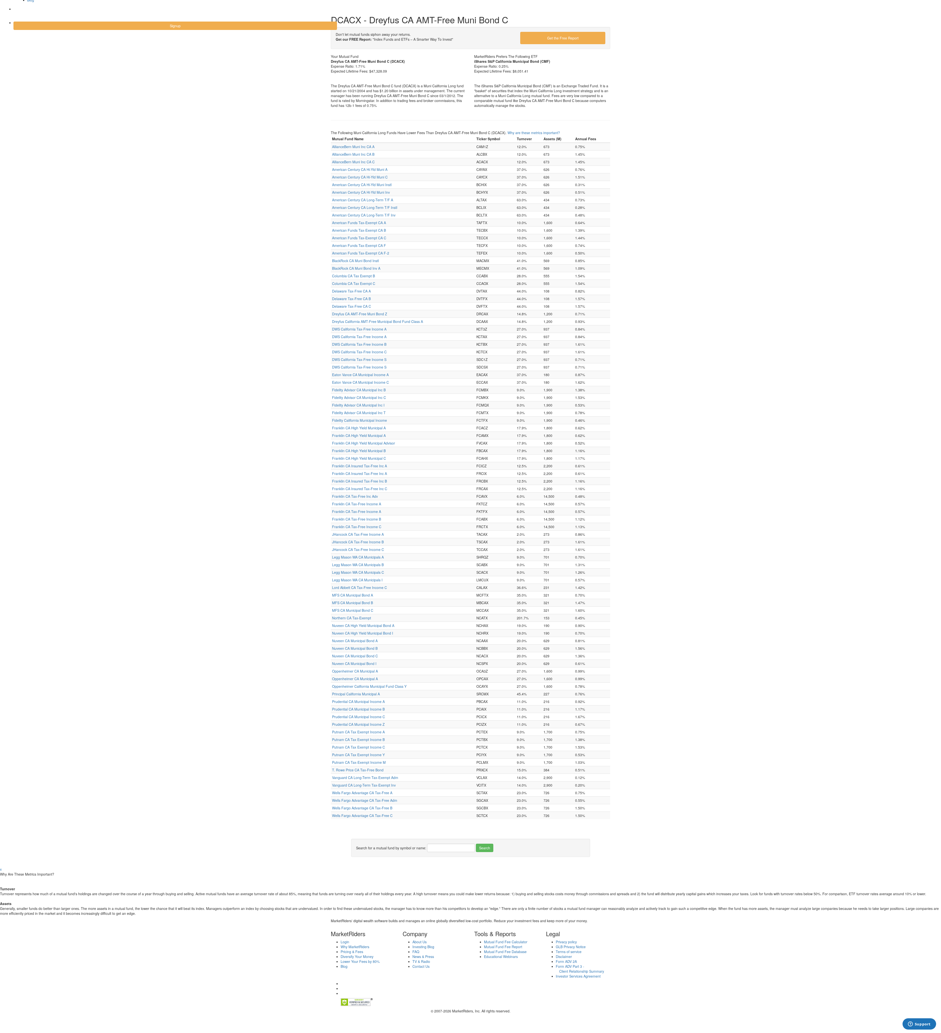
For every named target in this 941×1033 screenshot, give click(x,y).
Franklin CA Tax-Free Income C (356, 526)
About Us (419, 941)
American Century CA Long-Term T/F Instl (364, 207)
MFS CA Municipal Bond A (352, 595)
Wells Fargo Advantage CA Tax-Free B (362, 807)
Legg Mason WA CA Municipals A (358, 557)
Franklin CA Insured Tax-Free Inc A (359, 465)
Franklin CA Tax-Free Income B (356, 519)
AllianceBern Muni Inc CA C (353, 161)
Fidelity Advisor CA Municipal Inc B (359, 389)
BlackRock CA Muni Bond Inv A (356, 268)
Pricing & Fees (352, 951)
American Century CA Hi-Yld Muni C (360, 177)
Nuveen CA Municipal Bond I (354, 663)
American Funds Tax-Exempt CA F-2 (360, 253)
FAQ (415, 951)
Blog (344, 966)
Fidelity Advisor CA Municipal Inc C (359, 397)
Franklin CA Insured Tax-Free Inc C (359, 488)
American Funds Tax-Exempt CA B (359, 230)
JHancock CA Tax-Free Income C (358, 549)
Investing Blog (423, 946)
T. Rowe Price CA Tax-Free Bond (358, 769)
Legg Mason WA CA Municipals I (357, 579)
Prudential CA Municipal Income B (358, 709)
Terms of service (569, 951)
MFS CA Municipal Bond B (352, 602)
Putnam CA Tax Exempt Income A (358, 731)
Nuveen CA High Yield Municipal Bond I (362, 633)
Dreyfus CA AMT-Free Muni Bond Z (359, 313)
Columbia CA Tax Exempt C (353, 283)
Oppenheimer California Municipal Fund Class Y (369, 686)
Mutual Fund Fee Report (503, 946)
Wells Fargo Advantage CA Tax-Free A (362, 792)
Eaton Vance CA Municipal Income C (360, 382)
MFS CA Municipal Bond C (352, 610)
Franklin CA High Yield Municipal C (359, 458)
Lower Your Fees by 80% (360, 961)
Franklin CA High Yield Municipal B (359, 450)
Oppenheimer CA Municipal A (355, 671)
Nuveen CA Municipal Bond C (355, 655)
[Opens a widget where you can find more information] (919, 1024)
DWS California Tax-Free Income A (359, 329)
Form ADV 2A (566, 961)
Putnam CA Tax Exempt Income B (358, 739)
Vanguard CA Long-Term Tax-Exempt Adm (365, 777)
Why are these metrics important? (534, 132)
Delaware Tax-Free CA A (351, 291)
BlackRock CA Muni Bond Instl (355, 260)
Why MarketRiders (355, 946)
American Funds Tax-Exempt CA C (359, 237)
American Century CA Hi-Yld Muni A (359, 169)
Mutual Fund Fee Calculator (505, 941)
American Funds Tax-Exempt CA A (359, 222)
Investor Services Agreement (578, 976)
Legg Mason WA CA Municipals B (358, 564)
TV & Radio (421, 961)
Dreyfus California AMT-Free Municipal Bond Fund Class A (377, 321)
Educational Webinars (501, 956)
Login (22, 12)
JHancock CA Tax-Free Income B (358, 541)
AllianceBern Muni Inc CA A (353, 146)
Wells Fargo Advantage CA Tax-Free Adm (364, 800)
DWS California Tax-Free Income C (359, 351)
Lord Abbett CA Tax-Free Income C (359, 587)
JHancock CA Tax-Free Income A (358, 534)
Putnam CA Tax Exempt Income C (358, 747)
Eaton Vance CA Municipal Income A (360, 374)
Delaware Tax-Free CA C (351, 306)
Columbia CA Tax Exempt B (353, 275)
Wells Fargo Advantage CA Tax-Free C (362, 815)
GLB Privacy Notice (571, 946)
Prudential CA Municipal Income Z (358, 724)
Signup (175, 25)
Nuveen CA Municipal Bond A (355, 640)
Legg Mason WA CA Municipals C (358, 572)
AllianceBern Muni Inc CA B (353, 154)
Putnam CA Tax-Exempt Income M (359, 762)
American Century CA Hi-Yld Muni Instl (362, 184)
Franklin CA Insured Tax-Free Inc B (359, 481)
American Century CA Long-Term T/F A (362, 199)
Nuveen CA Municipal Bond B (355, 648)
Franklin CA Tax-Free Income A (356, 503)
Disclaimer (564, 956)
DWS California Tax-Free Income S (359, 359)
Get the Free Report (563, 38)
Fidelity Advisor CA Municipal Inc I (358, 405)
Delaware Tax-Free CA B (351, 298)
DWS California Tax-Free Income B (359, 344)
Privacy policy (566, 941)
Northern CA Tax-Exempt (351, 617)
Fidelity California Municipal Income (359, 420)
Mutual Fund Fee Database (505, 951)
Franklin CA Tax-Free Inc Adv (355, 496)
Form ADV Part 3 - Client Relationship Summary (580, 969)
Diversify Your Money (357, 956)
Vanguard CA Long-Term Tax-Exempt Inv (364, 785)
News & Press (423, 956)
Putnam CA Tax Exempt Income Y (358, 754)
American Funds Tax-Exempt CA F (359, 245)
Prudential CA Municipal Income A (358, 701)
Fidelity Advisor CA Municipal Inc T (359, 412)
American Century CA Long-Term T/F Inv (364, 215)
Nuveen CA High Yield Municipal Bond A (363, 625)
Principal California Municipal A (356, 693)
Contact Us (421, 966)
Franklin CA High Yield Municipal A (359, 427)
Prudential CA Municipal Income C (358, 716)
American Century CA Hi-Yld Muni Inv (361, 192)
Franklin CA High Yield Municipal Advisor (363, 443)
